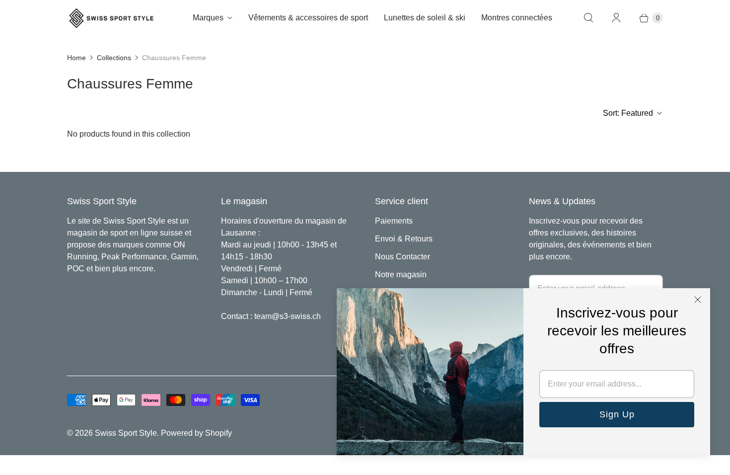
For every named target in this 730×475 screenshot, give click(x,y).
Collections (114, 58)
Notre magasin (401, 274)
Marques (208, 17)
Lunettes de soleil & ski (424, 17)
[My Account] (616, 18)
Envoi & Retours (404, 239)
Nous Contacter (402, 256)
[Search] (588, 18)
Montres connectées (516, 17)
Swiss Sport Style (126, 433)
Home (76, 58)
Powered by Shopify (196, 433)
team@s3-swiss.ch (287, 316)
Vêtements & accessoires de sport (308, 17)
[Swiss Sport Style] (111, 18)
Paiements (394, 221)
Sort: (628, 113)
